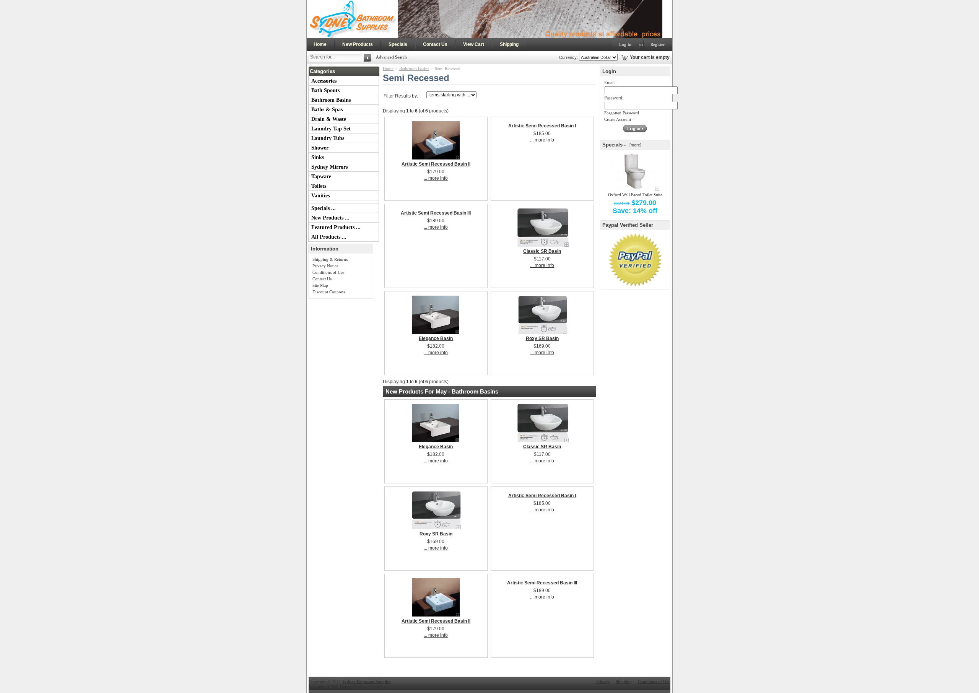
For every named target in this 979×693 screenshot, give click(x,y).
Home (320, 44)
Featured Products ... (336, 227)
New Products (357, 44)
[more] (634, 145)
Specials (398, 44)
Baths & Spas (327, 109)
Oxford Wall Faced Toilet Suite (635, 194)
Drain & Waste (328, 119)
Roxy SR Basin (542, 338)
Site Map (320, 285)
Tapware (321, 176)
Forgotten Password (621, 113)
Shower (320, 148)
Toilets (318, 186)
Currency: (567, 57)
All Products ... (328, 237)
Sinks (317, 157)
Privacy (603, 681)
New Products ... (330, 218)
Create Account (617, 119)
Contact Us (435, 44)
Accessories (324, 81)
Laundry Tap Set (331, 129)
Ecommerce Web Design (330, 686)
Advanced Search (391, 57)
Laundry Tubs (327, 138)
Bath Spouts (325, 90)
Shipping (509, 44)
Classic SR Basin (542, 251)
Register (657, 44)
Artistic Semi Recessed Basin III (436, 213)
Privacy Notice (325, 266)
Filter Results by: (401, 96)
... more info (436, 178)
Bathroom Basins (331, 100)
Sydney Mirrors (329, 167)
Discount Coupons (328, 292)
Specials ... (323, 208)
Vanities (320, 195)
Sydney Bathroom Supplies (366, 681)
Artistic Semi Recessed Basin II (436, 164)
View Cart (473, 44)
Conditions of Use (328, 272)
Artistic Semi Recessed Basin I (542, 126)
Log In (625, 44)
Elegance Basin (436, 338)
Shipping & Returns (330, 259)
